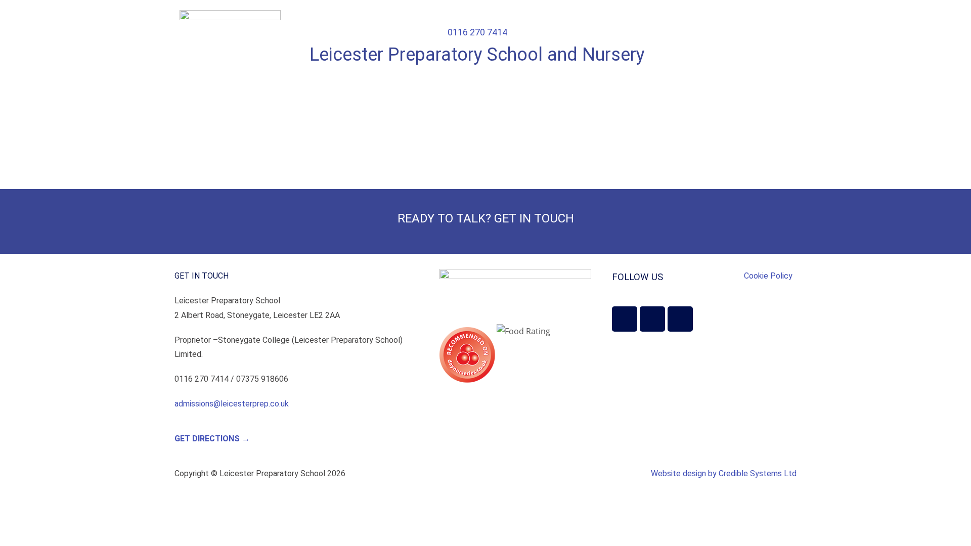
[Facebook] (680, 319)
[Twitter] (624, 319)
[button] (755, 23)
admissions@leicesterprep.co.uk (231, 403)
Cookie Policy (768, 276)
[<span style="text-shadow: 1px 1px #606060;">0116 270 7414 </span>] (477, 15)
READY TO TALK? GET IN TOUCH (486, 218)
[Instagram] (652, 319)
